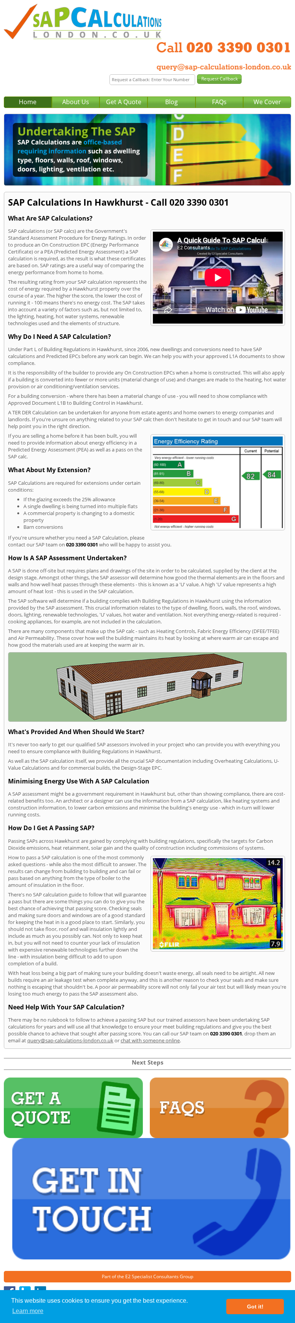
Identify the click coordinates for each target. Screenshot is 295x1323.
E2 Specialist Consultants (152, 1276)
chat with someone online (150, 1040)
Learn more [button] (27, 1311)
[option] (147, 150)
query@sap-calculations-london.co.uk (70, 1040)
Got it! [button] (255, 1306)
